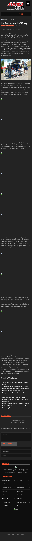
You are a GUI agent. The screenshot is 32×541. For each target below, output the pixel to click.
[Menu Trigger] (28, 3)
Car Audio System (10, 25)
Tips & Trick (20, 491)
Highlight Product (6, 487)
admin (24, 25)
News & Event (20, 484)
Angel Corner (20, 487)
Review (4, 484)
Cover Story (5, 491)
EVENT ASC (5, 505)
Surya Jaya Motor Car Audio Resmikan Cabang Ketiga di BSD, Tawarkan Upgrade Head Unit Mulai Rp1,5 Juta (15, 406)
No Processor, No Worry (14, 23)
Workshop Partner (21, 502)
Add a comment (6, 415)
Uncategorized (6, 502)
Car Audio (3, 25)
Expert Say (19, 505)
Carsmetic (19, 494)
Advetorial (19, 498)
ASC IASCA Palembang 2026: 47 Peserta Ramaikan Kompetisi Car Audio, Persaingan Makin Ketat (15, 399)
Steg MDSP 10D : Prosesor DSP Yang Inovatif (15, 386)
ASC (3, 494)
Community (5, 498)
